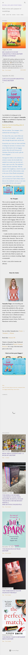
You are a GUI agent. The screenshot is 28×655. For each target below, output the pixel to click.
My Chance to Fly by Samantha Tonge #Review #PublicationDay (12, 54)
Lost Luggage (4, 389)
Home (3, 14)
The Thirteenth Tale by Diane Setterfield (11, 592)
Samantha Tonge (10, 389)
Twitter (21, 331)
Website (12, 333)
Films (18, 14)
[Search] (25, 2)
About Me (8, 14)
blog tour (11, 387)
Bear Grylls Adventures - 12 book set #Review (13, 454)
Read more (23, 70)
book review (15, 387)
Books (14, 14)
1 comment (7, 457)
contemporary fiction (21, 387)
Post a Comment (8, 70)
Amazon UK (12, 337)
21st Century (7, 387)
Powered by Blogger (15, 650)
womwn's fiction (16, 389)
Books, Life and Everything (12, 5)
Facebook (5, 333)
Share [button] (3, 70)
